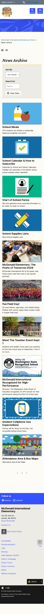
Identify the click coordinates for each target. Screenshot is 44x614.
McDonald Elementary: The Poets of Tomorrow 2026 (19, 266)
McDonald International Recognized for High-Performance (16, 382)
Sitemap (4, 552)
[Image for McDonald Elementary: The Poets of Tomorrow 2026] (22, 251)
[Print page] (6, 50)
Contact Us (5, 525)
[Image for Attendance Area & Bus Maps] (22, 445)
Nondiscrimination (8, 544)
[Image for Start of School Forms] (22, 186)
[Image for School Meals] (22, 113)
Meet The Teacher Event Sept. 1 (21, 342)
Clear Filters (14, 93)
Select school (7, 2)
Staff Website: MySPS (10, 555)
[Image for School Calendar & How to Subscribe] (22, 147)
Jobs (3, 548)
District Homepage (8, 559)
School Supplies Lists (15, 233)
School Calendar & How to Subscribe (18, 162)
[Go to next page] (26, 473)
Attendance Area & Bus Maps (20, 458)
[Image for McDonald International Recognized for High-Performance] (22, 366)
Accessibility (6, 541)
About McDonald (8, 521)
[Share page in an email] (2, 50)
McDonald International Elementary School (18, 40)
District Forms (6, 563)
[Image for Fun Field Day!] (22, 290)
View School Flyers (14, 531)
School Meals (10, 127)
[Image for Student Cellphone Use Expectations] (22, 408)
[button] (14, 2)
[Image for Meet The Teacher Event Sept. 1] (22, 327)
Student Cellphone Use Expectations (16, 423)
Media (3, 570)
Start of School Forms (15, 199)
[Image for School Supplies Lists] (22, 220)
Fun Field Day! (10, 304)
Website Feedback (8, 573)
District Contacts (8, 566)
